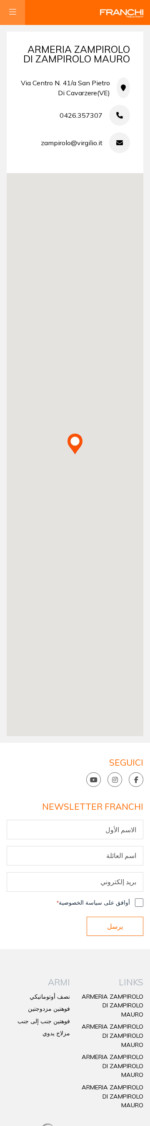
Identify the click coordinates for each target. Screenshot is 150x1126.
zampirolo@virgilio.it (71, 143)
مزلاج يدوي (56, 1033)
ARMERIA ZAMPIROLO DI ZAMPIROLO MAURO (112, 1005)
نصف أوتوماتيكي (50, 996)
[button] (75, 444)
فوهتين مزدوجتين (49, 1008)
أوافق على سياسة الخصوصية (93, 902)
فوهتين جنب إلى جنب (44, 1021)
